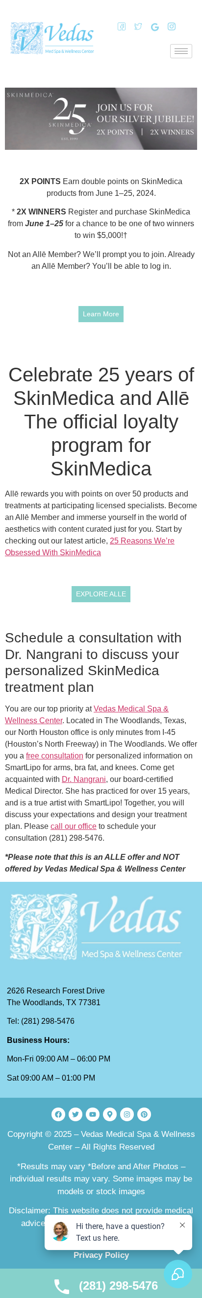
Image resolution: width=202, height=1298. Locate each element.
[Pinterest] (144, 1114)
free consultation (54, 756)
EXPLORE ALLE (101, 594)
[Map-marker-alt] (110, 1114)
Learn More (101, 314)
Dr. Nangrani (84, 779)
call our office (73, 826)
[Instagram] (168, 27)
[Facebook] (118, 27)
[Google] (151, 27)
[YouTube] (184, 27)
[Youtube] (93, 1114)
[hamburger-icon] (181, 51)
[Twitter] (134, 27)
